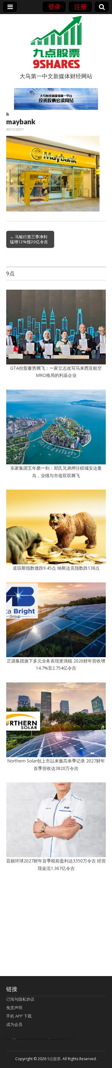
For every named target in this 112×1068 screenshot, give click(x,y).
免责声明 (14, 1007)
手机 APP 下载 (19, 1016)
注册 (80, 6)
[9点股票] (56, 42)
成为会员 (14, 1024)
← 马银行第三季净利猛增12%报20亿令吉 (29, 239)
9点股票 (54, 1058)
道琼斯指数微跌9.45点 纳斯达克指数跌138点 (56, 568)
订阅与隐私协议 (20, 999)
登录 (54, 6)
